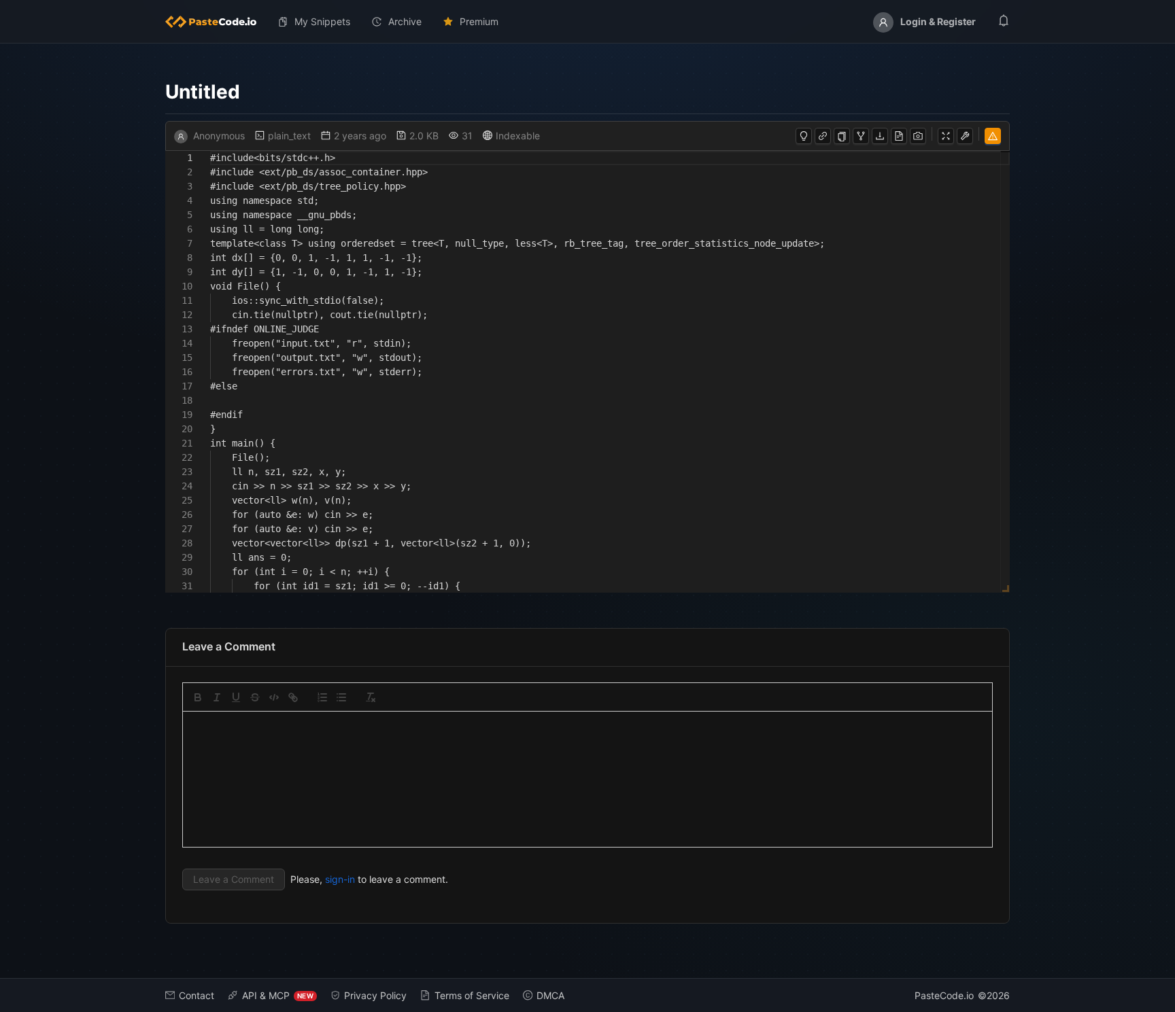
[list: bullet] (341, 697)
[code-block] (274, 697)
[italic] (216, 697)
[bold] (197, 697)
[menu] (587, 21)
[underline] (235, 697)
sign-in (340, 879)
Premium (479, 21)
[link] (293, 697)
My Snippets (322, 21)
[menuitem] (216, 21)
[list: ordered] (322, 697)
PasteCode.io (944, 995)
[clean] (370, 697)
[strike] (255, 697)
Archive (405, 21)
